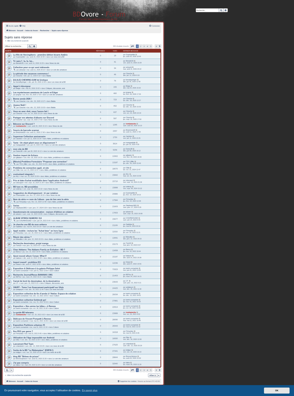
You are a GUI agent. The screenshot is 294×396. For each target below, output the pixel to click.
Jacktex (19, 139)
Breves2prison (21, 359)
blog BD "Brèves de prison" (26, 356)
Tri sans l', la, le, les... (23, 61)
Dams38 (19, 151)
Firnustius (23, 202)
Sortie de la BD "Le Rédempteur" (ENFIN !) (33, 350)
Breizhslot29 (20, 132)
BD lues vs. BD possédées (25, 187)
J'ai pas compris (21, 363)
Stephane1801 (21, 208)
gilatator (19, 157)
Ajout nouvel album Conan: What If (29, 256)
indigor (18, 352)
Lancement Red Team (23, 344)
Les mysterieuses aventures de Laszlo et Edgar (35, 92)
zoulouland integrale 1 (23, 174)
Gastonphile (20, 57)
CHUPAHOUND (25, 221)
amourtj (22, 70)
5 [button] (150, 46)
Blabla (48, 76)
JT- (17, 283)
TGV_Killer (23, 164)
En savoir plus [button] (89, 390)
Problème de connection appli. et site (31, 168)
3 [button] (144, 46)
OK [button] (276, 390)
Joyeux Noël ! (19, 105)
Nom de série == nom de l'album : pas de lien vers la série (41, 199)
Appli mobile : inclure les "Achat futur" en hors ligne (38, 231)
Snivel (18, 264)
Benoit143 (19, 63)
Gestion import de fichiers (25, 155)
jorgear (18, 95)
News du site (54, 63)
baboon (19, 258)
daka (18, 365)
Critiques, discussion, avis (55, 88)
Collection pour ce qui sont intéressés (31, 67)
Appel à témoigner (22, 86)
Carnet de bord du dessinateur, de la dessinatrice (36, 281)
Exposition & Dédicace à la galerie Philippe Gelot (36, 268)
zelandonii (19, 346)
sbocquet (19, 183)
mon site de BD (20, 149)
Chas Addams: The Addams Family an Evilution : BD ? (39, 250)
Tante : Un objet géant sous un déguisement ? (35, 143)
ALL (17, 176)
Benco (18, 252)
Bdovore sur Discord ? (24, 124)
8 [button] (156, 46)
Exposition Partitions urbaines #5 (29, 325)
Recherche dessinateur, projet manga (30, 243)
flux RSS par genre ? (23, 331)
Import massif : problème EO (27, 262)
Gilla (17, 170)
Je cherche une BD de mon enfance (30, 224)
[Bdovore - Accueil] (94, 10)
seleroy (19, 189)
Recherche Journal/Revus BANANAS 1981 (33, 275)
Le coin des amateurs (59, 70)
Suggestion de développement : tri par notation (35, 193)
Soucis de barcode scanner (26, 130)
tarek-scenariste (22, 271)
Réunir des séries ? (22, 237)
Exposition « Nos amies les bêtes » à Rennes (34, 306)
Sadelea (19, 227)
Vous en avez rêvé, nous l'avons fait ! (30, 111)
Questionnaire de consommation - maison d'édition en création (43, 212)
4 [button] (147, 46)
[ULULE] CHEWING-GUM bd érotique (30, 80)
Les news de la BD (57, 57)
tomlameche (21, 126)
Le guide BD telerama (23, 312)
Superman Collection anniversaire (29, 136)
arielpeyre (19, 289)
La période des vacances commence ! (31, 74)
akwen (18, 214)
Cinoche (19, 76)
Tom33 (18, 245)
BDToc (18, 277)
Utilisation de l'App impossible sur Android (33, 338)
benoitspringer (21, 82)
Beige (18, 88)
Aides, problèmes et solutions (58, 139)
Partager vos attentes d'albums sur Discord (33, 118)
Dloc (17, 340)
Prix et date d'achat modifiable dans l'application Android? (41, 180)
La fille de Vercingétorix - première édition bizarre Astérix (40, 55)
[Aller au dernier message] (136, 54)
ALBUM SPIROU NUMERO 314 (27, 218)
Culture (56, 271)
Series (16, 206)
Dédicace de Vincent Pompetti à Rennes (32, 319)
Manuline (19, 239)
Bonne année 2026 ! (22, 99)
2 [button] (140, 46)
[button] (132, 46)
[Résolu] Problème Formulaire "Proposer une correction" (40, 162)
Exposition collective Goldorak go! (29, 300)
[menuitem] (22, 26)
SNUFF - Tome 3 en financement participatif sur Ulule (38, 287)
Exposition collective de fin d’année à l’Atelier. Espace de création (44, 294)
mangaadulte (21, 145)
